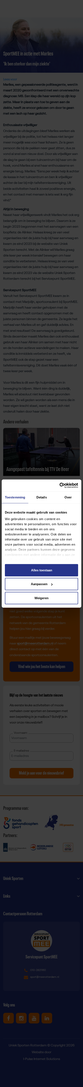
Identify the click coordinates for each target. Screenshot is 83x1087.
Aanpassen (39, 584)
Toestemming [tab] (15, 497)
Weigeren (41, 598)
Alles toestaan (41, 570)
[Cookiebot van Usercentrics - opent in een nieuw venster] (59, 485)
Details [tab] (41, 497)
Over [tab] (68, 497)
